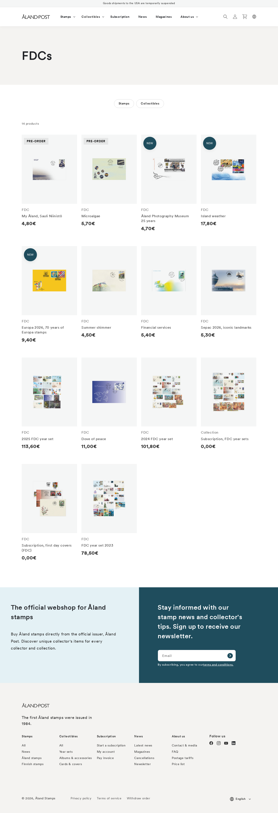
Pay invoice (105, 758)
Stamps (124, 103)
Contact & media (184, 745)
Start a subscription (111, 745)
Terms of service (109, 798)
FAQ (175, 751)
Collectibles (150, 103)
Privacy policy (81, 798)
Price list (178, 764)
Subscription (106, 736)
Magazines (142, 751)
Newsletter (142, 764)
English (240, 798)
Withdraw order (138, 798)
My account (106, 751)
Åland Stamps (45, 798)
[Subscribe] (230, 655)
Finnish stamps (32, 764)
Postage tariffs (182, 758)
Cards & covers (70, 764)
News (26, 751)
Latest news (143, 745)
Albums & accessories (75, 758)
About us (178, 736)
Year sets (66, 751)
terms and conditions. (218, 664)
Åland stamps (31, 758)
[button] (66, 16)
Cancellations (144, 758)
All (24, 745)
